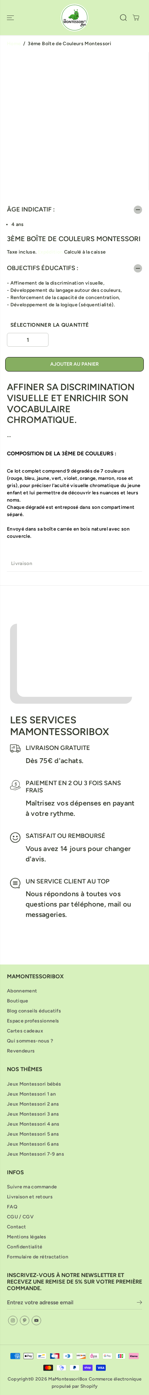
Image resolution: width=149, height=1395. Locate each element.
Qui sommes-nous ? (30, 1041)
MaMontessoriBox (67, 1379)
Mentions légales (26, 1237)
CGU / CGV (20, 1217)
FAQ (12, 1207)
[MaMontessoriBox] (74, 17)
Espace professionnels (33, 1021)
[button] (11, 17)
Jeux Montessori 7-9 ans (35, 1154)
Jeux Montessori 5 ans (33, 1134)
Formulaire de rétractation (37, 1257)
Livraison (21, 563)
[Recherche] (123, 17)
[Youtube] (36, 1320)
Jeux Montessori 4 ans (33, 1124)
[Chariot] (136, 17)
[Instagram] (13, 1320)
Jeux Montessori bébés (34, 1084)
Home (14, 44)
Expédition (50, 252)
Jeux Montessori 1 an (31, 1094)
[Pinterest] (24, 1320)
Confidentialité (24, 1247)
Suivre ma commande (32, 1187)
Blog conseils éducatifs (34, 1011)
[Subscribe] (139, 1304)
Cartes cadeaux (25, 1031)
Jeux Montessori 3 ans (33, 1114)
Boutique (17, 1001)
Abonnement (22, 991)
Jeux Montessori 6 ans (33, 1144)
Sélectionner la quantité (49, 325)
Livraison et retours (30, 1197)
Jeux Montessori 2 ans (33, 1104)
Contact (16, 1227)
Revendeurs (21, 1051)
